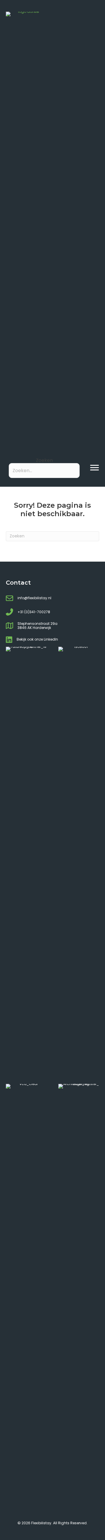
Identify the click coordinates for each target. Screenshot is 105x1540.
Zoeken (44, 460)
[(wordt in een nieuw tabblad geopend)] (26, 865)
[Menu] (94, 468)
